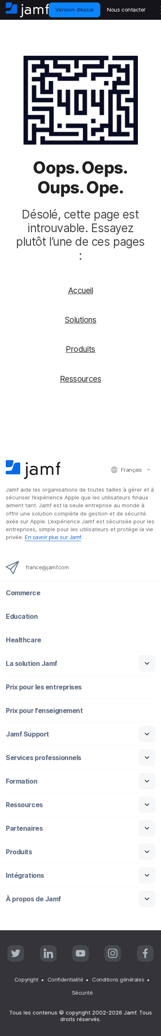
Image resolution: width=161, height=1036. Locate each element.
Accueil (80, 290)
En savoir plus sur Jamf (53, 537)
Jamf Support (27, 734)
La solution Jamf (31, 664)
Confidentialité (65, 979)
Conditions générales (118, 979)
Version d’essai (74, 9)
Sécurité (82, 992)
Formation (21, 781)
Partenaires (24, 828)
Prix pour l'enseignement (44, 711)
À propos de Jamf (33, 899)
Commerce (23, 593)
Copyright (26, 979)
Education (22, 616)
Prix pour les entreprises (44, 687)
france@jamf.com (47, 567)
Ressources (81, 379)
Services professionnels (43, 758)
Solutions (81, 320)
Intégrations (25, 875)
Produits (80, 349)
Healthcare (23, 640)
